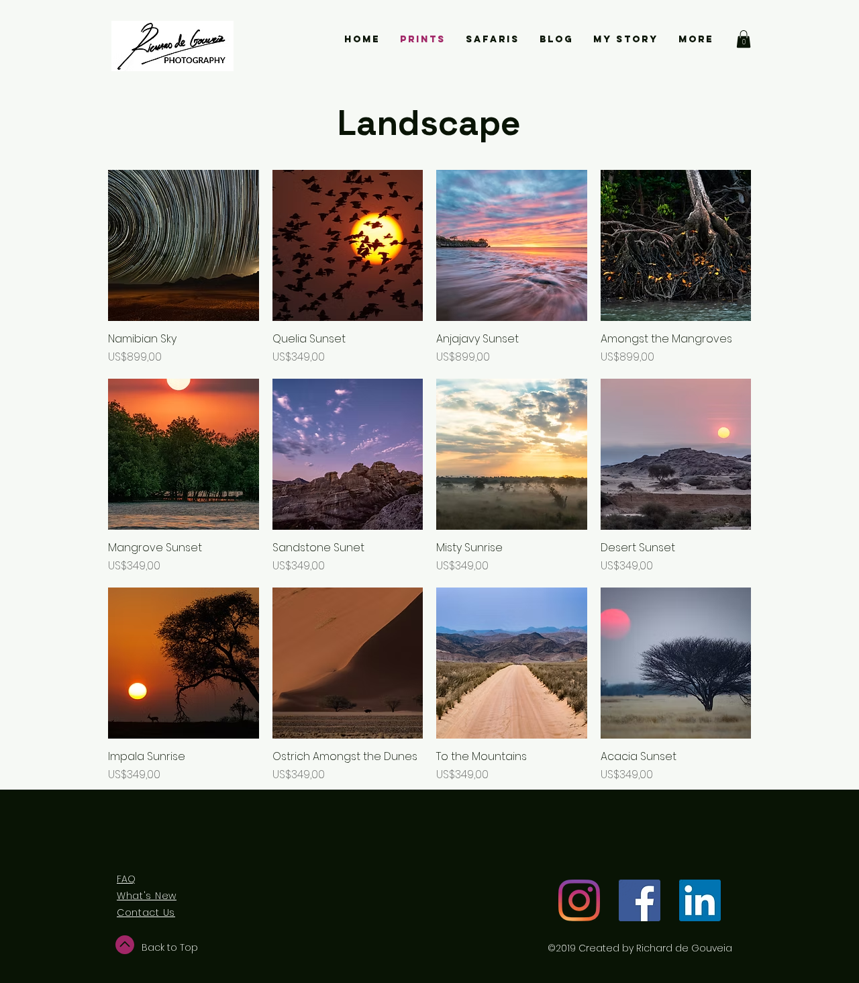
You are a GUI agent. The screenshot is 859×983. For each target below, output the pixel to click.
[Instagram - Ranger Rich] (579, 900)
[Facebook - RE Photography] (639, 900)
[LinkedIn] (700, 900)
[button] (743, 39)
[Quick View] (183, 245)
